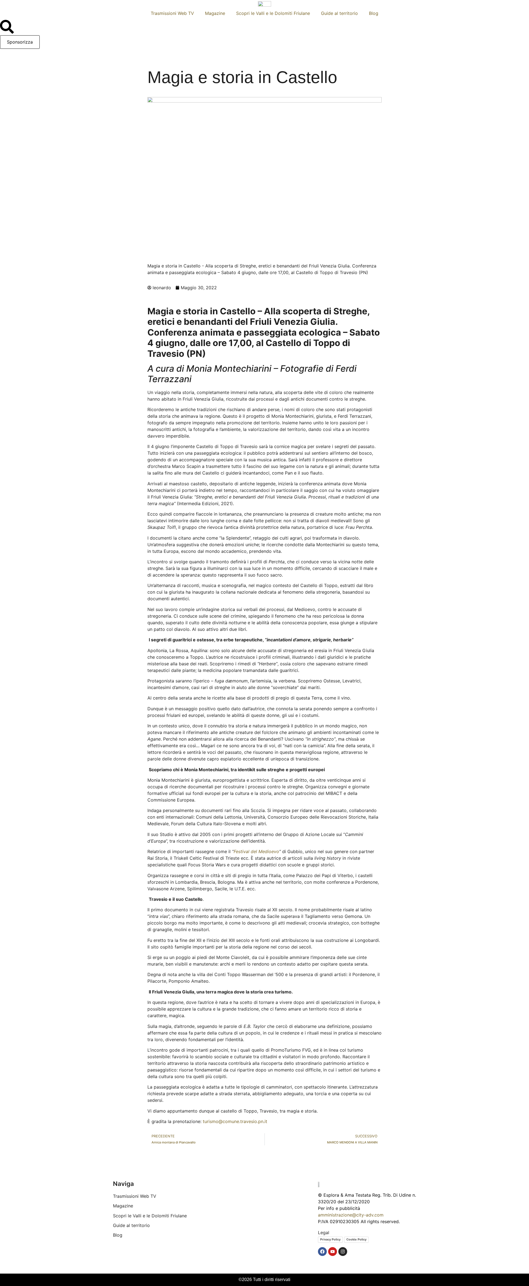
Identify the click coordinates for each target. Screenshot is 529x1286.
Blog (373, 13)
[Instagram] (342, 1251)
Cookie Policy (356, 1239)
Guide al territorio (339, 13)
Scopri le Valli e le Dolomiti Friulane (273, 13)
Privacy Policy (330, 1239)
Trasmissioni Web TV (172, 13)
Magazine (215, 13)
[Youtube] (332, 1251)
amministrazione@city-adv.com (351, 1215)
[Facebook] (322, 1251)
